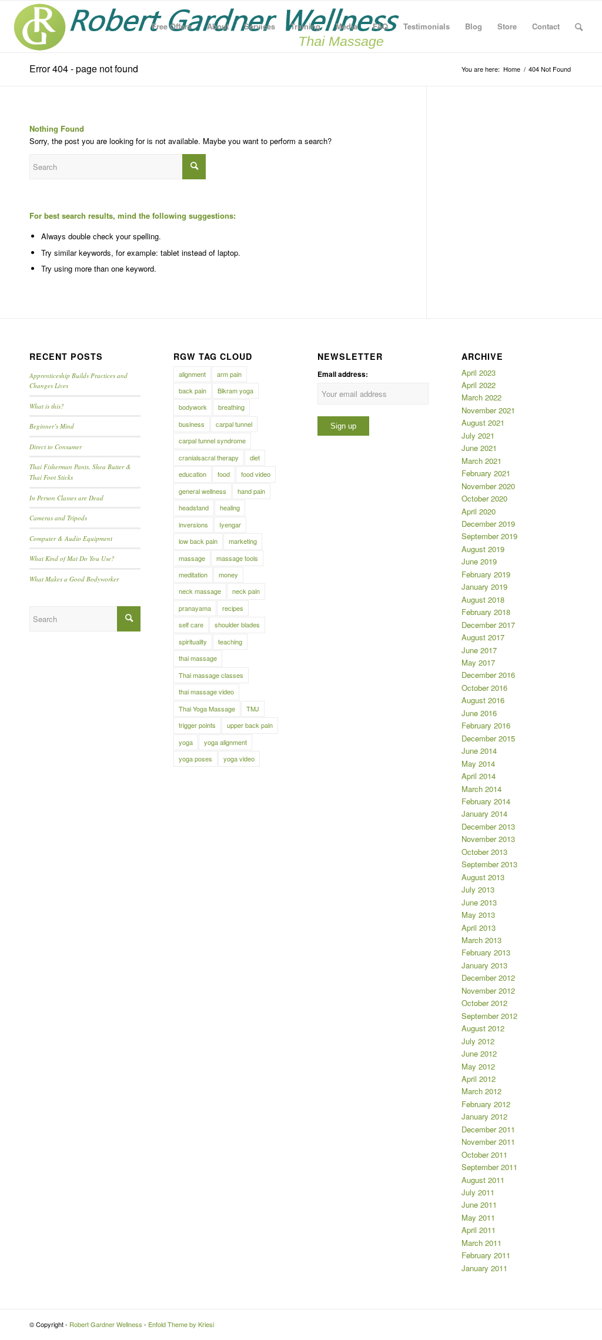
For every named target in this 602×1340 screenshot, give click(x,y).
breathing (231, 407)
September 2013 (489, 864)
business (192, 424)
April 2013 (478, 927)
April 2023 (478, 372)
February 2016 (485, 725)
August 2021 (482, 422)
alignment (192, 374)
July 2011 (477, 1192)
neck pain (246, 591)
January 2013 (484, 965)
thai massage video (206, 691)
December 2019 (488, 523)
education (192, 474)
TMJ (252, 708)
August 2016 (482, 700)
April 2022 (478, 384)
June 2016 (479, 713)
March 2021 (481, 460)
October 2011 (484, 1154)
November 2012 (488, 990)
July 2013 (477, 889)
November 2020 (488, 486)
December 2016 (488, 674)
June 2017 (479, 650)
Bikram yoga (235, 390)
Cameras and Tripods (58, 517)
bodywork (193, 407)
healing (230, 507)
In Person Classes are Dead (66, 497)
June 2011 (479, 1204)
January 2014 (484, 813)
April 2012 (478, 1078)
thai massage (198, 658)
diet (255, 457)
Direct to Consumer (55, 446)
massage (192, 558)
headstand (194, 507)
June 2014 (479, 750)
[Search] (578, 26)
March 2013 (481, 939)
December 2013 (488, 826)
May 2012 (478, 1066)
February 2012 (485, 1104)
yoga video (239, 758)
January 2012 (484, 1116)
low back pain (198, 541)
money (228, 574)
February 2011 (485, 1255)
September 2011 (489, 1166)
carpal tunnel (234, 424)
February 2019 (485, 574)
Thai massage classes (211, 675)
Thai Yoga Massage (207, 708)
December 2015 (488, 738)
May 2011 (478, 1217)
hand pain (251, 491)
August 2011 (482, 1179)
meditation (193, 574)
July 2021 (477, 435)
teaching (230, 641)
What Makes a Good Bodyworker (74, 578)
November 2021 (488, 410)
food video (255, 474)
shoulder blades (237, 624)
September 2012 (489, 1015)
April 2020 (478, 511)
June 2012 (479, 1053)
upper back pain (250, 725)
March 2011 (481, 1242)
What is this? (46, 406)
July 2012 (477, 1041)
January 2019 (484, 586)
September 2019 (489, 536)
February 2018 (485, 611)
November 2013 (488, 838)
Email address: (342, 374)
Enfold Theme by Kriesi (181, 1324)
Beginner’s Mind (51, 426)
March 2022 (481, 397)
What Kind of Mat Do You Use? (72, 558)
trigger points (197, 725)
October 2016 (484, 687)
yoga (186, 742)
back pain (192, 390)
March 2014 (481, 788)
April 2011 (478, 1229)
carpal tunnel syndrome (212, 440)
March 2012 (481, 1091)
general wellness (202, 491)
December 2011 (488, 1129)
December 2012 (488, 977)
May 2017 (478, 662)
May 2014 (478, 763)
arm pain (229, 374)
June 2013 (479, 902)
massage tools (237, 558)
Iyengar (230, 524)
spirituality (193, 641)
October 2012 (484, 1002)
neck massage (200, 591)
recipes (232, 608)
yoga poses (195, 758)
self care (191, 624)
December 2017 (488, 624)
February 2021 (485, 473)
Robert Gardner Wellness (105, 1324)
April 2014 (478, 775)
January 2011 (484, 1268)
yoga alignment (225, 742)
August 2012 (482, 1028)
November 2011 (488, 1141)
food (224, 474)
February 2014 (485, 801)
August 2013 (482, 877)
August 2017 (482, 637)
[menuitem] (171, 26)
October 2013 (484, 851)
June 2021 (479, 447)
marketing (243, 541)
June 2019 (479, 561)
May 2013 (478, 914)
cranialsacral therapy (209, 457)
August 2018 (482, 599)
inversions (193, 524)
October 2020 (484, 498)
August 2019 (482, 548)
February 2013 (485, 952)
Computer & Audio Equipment (70, 538)
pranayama (195, 608)
